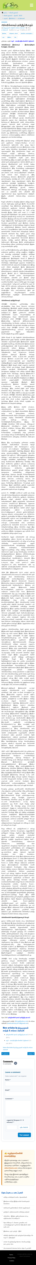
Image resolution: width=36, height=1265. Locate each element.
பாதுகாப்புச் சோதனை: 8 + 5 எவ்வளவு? (15, 1121)
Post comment (24, 1135)
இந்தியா (9, 37)
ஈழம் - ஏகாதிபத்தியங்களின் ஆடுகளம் (17, 1040)
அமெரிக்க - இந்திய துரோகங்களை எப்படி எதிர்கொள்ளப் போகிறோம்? (16, 1217)
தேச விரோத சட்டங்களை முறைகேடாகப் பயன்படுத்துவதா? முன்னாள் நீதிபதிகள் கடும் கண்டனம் (17, 1225)
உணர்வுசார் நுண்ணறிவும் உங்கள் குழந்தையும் (17, 1208)
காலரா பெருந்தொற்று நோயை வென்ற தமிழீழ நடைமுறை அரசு (17, 1243)
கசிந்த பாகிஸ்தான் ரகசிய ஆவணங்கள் (15, 1197)
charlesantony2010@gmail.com (17, 1023)
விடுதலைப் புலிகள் (13, 33)
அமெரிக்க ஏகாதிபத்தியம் (26, 33)
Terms (11, 1255)
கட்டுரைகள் (4, 30)
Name (7, 1080)
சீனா (15, 37)
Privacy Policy (11, 1258)
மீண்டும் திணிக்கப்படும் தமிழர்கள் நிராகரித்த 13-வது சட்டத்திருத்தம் (18, 1236)
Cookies (11, 1261)
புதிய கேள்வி (24, 1127)
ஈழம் (3, 37)
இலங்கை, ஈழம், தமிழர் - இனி (12, 1231)
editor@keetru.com (10, 1168)
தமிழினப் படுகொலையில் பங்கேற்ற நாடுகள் (16, 1212)
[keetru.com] (10, 5)
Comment (9, 1099)
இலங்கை (4, 33)
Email (7, 1090)
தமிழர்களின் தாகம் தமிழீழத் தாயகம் (17, 1034)
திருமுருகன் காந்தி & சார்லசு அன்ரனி (14, 28)
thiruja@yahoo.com (21, 1021)
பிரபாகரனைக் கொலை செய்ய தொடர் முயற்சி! (17, 1248)
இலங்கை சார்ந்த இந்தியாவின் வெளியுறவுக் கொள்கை (17, 1202)
